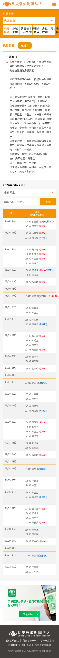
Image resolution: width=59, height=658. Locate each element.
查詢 (47, 202)
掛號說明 (45, 30)
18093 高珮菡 (32, 274)
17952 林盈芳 (32, 312)
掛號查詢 (15, 30)
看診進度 (36, 30)
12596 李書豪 (39, 221)
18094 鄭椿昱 (39, 270)
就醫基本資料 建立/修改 (27, 30)
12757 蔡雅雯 (36, 237)
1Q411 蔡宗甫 (36, 382)
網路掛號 (7, 30)
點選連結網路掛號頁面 (22, 70)
